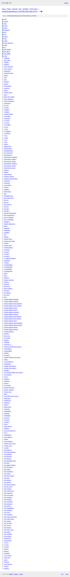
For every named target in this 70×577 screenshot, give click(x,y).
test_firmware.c (8, 467)
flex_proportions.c (9, 215)
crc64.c (6, 138)
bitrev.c (6, 84)
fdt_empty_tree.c (9, 198)
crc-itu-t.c (7, 123)
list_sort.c (7, 295)
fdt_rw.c (6, 202)
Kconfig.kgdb (8, 269)
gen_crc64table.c (9, 219)
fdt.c (5, 194)
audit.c (6, 75)
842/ (5, 19)
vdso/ (5, 45)
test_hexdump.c (8, 471)
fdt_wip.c (6, 209)
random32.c (7, 400)
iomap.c (6, 243)
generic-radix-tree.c (9, 224)
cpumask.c (7, 118)
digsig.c (6, 172)
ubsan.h (6, 551)
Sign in (66, 3)
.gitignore (7, 58)
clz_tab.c (6, 107)
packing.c (6, 379)
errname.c (7, 183)
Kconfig (6, 262)
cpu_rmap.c (7, 116)
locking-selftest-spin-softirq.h (12, 318)
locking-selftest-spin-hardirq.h (12, 316)
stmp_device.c (8, 437)
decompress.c (8, 155)
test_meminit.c (8, 493)
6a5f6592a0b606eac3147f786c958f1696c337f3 (19, 11)
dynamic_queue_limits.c (11, 179)
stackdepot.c (8, 435)
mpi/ (5, 39)
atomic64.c (7, 71)
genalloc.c (7, 222)
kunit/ (5, 28)
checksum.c (7, 103)
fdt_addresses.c (8, 196)
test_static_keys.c (9, 519)
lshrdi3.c (6, 340)
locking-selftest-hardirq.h (11, 299)
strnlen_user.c (8, 446)
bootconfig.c (7, 86)
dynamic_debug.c (9, 176)
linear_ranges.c (8, 288)
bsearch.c (7, 88)
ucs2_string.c (8, 555)
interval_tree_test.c (9, 241)
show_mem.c (8, 426)
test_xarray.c (7, 536)
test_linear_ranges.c (10, 484)
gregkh (25, 9)
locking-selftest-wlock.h (11, 327)
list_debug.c (7, 293)
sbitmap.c (7, 413)
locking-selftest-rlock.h (10, 308)
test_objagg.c (8, 499)
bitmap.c (6, 82)
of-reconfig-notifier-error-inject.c (13, 372)
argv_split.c (7, 60)
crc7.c (5, 140)
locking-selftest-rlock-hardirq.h (13, 303)
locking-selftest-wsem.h (11, 329)
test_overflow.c (8, 502)
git (20, 9)
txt (62, 574)
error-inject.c (8, 185)
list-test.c (6, 290)
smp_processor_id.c (10, 430)
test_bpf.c (7, 463)
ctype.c (6, 144)
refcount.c (7, 409)
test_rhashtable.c (9, 508)
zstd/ (5, 56)
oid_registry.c (8, 375)
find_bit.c (6, 211)
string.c (6, 439)
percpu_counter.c (9, 390)
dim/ (5, 24)
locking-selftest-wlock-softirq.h (13, 325)
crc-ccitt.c (7, 120)
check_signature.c (9, 101)
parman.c (7, 381)
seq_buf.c (7, 418)
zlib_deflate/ (7, 49)
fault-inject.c (7, 191)
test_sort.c (7, 512)
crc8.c (5, 142)
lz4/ (5, 32)
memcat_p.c (7, 344)
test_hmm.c (7, 474)
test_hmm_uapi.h (9, 476)
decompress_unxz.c (10, 168)
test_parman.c (8, 504)
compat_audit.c (8, 114)
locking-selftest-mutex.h (11, 301)
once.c (6, 377)
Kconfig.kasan (8, 267)
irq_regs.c (7, 256)
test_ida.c (7, 478)
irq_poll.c (6, 254)
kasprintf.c (7, 260)
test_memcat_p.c (9, 491)
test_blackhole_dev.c (10, 461)
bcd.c (5, 77)
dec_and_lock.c (8, 153)
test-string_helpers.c (10, 452)
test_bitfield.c (8, 454)
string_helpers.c (8, 441)
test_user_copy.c (9, 530)
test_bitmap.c (8, 456)
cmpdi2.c (6, 112)
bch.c (5, 79)
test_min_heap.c (8, 495)
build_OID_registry (9, 97)
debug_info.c (7, 146)
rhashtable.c (7, 411)
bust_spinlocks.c (8, 99)
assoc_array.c (8, 69)
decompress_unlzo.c (10, 166)
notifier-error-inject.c (10, 366)
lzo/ (5, 34)
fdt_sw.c (6, 207)
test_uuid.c (7, 532)
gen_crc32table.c (9, 217)
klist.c (5, 275)
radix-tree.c (7, 398)
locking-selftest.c (9, 331)
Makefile (6, 342)
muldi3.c (6, 353)
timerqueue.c (8, 540)
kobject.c (6, 278)
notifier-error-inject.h (10, 368)
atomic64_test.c (8, 73)
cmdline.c (7, 110)
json (66, 574)
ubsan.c (6, 549)
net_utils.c (7, 355)
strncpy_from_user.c (10, 443)
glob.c (6, 226)
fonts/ (6, 26)
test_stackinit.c (8, 514)
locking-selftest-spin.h (10, 321)
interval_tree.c (8, 239)
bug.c (5, 95)
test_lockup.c (8, 489)
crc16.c (6, 127)
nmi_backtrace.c (8, 362)
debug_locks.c (8, 148)
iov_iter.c (6, 252)
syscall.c (6, 448)
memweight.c (8, 351)
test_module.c (8, 497)
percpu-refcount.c (9, 387)
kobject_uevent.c (9, 280)
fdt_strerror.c (8, 204)
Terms (21, 574)
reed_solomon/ (8, 43)
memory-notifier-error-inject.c (13, 347)
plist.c (5, 394)
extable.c (6, 189)
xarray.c (6, 566)
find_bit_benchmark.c (10, 213)
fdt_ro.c (6, 200)
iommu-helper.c (8, 247)
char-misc (33, 9)
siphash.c (6, 428)
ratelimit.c (7, 403)
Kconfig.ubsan (8, 271)
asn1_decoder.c (8, 66)
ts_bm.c (6, 542)
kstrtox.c (6, 282)
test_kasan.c (7, 480)
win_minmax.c (8, 564)
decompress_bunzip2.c (10, 157)
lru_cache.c (7, 338)
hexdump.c (7, 230)
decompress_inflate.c (10, 159)
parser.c (6, 383)
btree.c (6, 90)
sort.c (5, 433)
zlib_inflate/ (7, 54)
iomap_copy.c (8, 245)
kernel (14, 9)
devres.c (6, 170)
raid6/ (5, 41)
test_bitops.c (7, 458)
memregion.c (8, 349)
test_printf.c (7, 506)
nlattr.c (6, 359)
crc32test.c (7, 133)
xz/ (5, 47)
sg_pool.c (7, 420)
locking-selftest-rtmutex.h (11, 312)
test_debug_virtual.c (10, 465)
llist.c (5, 297)
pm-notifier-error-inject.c (11, 396)
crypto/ (6, 21)
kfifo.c (6, 273)
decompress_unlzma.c (10, 163)
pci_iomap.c (7, 385)
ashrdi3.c (6, 64)
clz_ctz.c (6, 105)
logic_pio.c (7, 336)
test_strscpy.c (8, 523)
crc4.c (5, 135)
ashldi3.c (6, 62)
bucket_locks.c (8, 92)
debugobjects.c (8, 151)
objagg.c (6, 370)
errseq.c (6, 187)
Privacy (16, 574)
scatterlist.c (7, 415)
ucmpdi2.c (7, 553)
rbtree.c (6, 405)
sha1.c (6, 424)
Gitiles (11, 574)
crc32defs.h (7, 131)
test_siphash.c (8, 510)
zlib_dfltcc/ (7, 51)
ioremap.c (7, 250)
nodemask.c (7, 364)
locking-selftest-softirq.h (11, 314)
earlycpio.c (7, 181)
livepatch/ (7, 30)
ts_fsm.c (6, 545)
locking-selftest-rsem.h (11, 310)
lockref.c (6, 334)
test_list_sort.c (8, 486)
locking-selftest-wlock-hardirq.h (13, 323)
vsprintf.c (6, 562)
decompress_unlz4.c (10, 161)
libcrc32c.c (7, 286)
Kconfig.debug (8, 265)
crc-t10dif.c (7, 125)
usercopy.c (7, 558)
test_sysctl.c (7, 525)
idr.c (5, 235)
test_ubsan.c (7, 527)
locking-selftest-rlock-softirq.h (13, 306)
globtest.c (7, 228)
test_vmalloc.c (8, 534)
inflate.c (6, 237)
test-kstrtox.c (8, 450)
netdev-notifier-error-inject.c (12, 357)
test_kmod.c (7, 482)
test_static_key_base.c (10, 517)
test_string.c (7, 521)
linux (4, 9)
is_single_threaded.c (10, 258)
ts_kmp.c (6, 547)
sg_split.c (6, 422)
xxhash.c (6, 568)
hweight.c (7, 232)
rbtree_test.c (7, 407)
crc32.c (6, 129)
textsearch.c (7, 538)
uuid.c (5, 560)
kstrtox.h (6, 284)
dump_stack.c (8, 174)
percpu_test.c (8, 392)
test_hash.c (7, 469)
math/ (6, 36)
